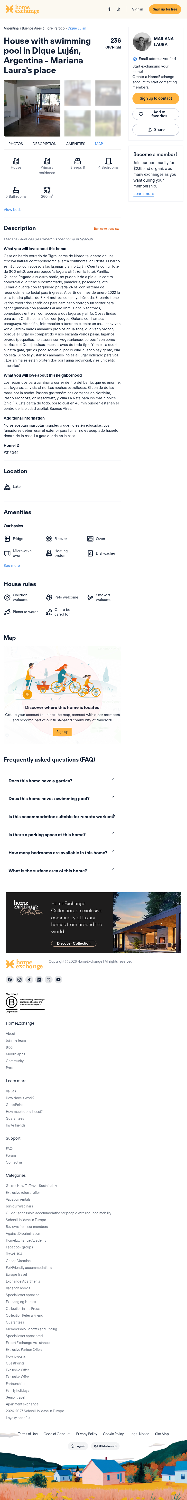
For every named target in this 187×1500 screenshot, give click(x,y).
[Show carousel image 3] (77, 123)
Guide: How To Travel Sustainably (31, 1186)
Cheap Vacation (18, 1261)
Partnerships (15, 1384)
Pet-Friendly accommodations (29, 1268)
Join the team (16, 1040)
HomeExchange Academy (26, 1240)
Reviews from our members (27, 1227)
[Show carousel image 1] (77, 93)
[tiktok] (29, 979)
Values (11, 1091)
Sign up (62, 732)
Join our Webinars (19, 1206)
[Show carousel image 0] (32, 108)
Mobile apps (15, 1054)
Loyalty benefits (18, 1418)
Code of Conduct (57, 1434)
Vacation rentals (18, 1199)
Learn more (143, 193)
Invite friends (16, 1125)
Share (159, 129)
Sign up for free (165, 9)
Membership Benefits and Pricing (31, 1329)
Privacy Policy (86, 1434)
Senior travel (15, 1397)
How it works (16, 1356)
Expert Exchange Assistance (28, 1343)
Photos (16, 144)
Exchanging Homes (21, 1302)
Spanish (86, 239)
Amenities (75, 144)
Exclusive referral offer (23, 1193)
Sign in (137, 9)
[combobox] (78, 1446)
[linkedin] (39, 979)
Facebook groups (19, 1247)
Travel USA (14, 1254)
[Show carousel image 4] (108, 123)
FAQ (9, 1149)
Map (99, 144)
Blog (9, 1047)
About (10, 1034)
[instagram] (19, 979)
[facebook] (10, 979)
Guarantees (15, 1118)
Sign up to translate (107, 228)
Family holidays (17, 1390)
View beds (12, 209)
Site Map (162, 1434)
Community (15, 1061)
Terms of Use (28, 1434)
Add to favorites (159, 114)
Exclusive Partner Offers (24, 1350)
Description (44, 144)
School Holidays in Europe (26, 1220)
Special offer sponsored (24, 1336)
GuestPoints (15, 1105)
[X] (49, 979)
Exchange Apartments (23, 1281)
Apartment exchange (22, 1404)
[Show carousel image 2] (108, 93)
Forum (11, 1155)
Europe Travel (16, 1274)
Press (10, 1068)
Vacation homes (18, 1288)
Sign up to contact (156, 98)
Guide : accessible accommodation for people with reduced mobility (58, 1213)
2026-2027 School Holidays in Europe (35, 1411)
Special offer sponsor (22, 1295)
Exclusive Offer (17, 1370)
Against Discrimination (23, 1233)
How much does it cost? (24, 1112)
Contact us (14, 1162)
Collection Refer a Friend (24, 1315)
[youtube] (58, 979)
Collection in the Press (23, 1309)
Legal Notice (139, 1434)
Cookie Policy (113, 1434)
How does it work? (20, 1098)
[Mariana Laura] (142, 41)
